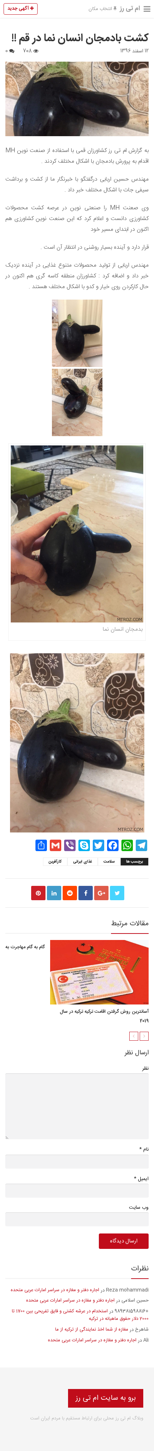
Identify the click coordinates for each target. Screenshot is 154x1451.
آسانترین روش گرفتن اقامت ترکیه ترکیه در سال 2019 (104, 1016)
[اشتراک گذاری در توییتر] (117, 893)
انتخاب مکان (101, 9)
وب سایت (139, 1207)
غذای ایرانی (82, 862)
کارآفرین (55, 862)
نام (144, 1149)
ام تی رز (130, 8)
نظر (145, 1068)
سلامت (109, 862)
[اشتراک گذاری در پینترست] (38, 893)
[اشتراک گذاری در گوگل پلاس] (101, 893)
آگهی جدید (19, 9)
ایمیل (141, 1178)
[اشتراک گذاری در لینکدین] (54, 893)
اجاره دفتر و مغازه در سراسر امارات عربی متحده (55, 1290)
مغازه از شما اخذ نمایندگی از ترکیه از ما (91, 1329)
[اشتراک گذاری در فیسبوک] (85, 893)
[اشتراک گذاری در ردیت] (70, 893)
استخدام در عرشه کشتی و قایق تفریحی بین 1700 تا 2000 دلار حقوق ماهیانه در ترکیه (80, 1315)
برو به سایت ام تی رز (106, 1398)
